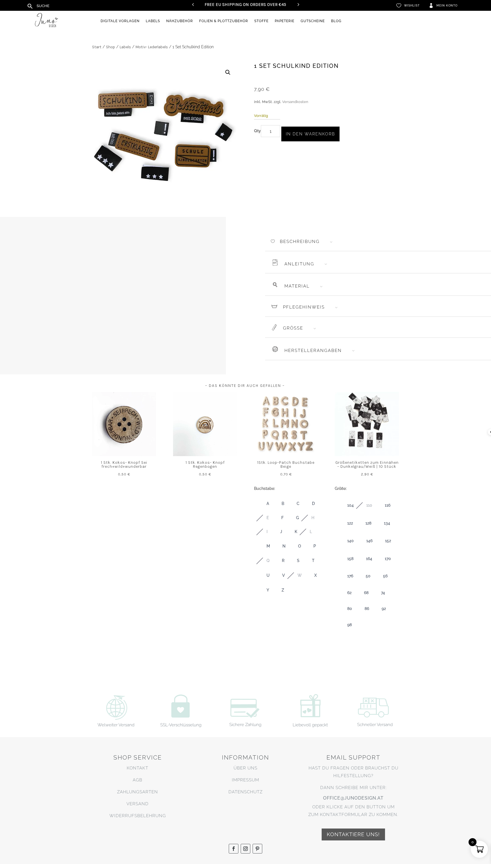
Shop (110, 47)
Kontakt (137, 768)
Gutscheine (313, 21)
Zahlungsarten (137, 791)
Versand (137, 803)
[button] (228, 72)
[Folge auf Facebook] (233, 848)
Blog (336, 21)
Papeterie (284, 21)
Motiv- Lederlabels (152, 47)
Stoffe (261, 21)
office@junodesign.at (353, 798)
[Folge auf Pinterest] (257, 848)
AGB (137, 780)
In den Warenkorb (310, 134)
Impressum (245, 780)
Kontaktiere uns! (353, 834)
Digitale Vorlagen (120, 21)
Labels (153, 21)
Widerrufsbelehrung (137, 815)
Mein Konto (446, 5)
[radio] (262, 504)
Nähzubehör (179, 21)
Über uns (245, 768)
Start (96, 47)
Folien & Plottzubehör (223, 21)
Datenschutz (245, 791)
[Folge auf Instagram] (245, 848)
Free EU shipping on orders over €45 (245, 4)
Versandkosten (295, 102)
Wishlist (412, 5)
